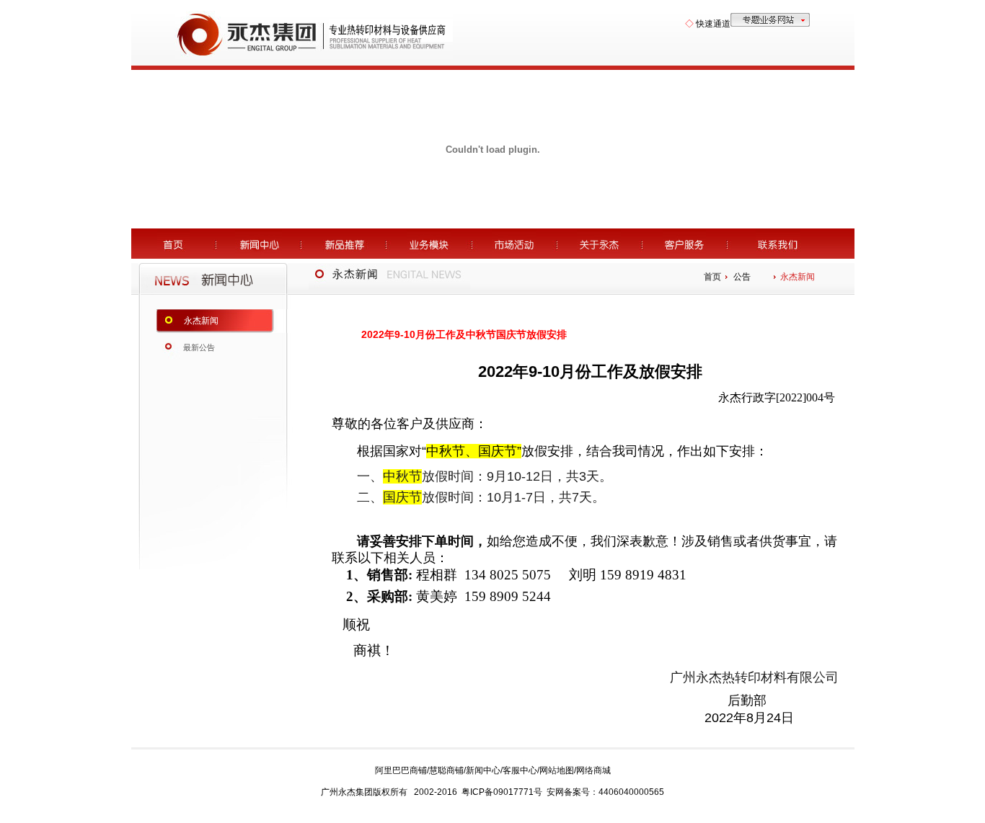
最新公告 (199, 347)
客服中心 (520, 770)
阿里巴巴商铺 (401, 770)
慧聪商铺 (446, 770)
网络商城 (593, 770)
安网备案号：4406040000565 (605, 792)
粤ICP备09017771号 (501, 792)
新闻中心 (483, 770)
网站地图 (556, 770)
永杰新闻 (201, 321)
